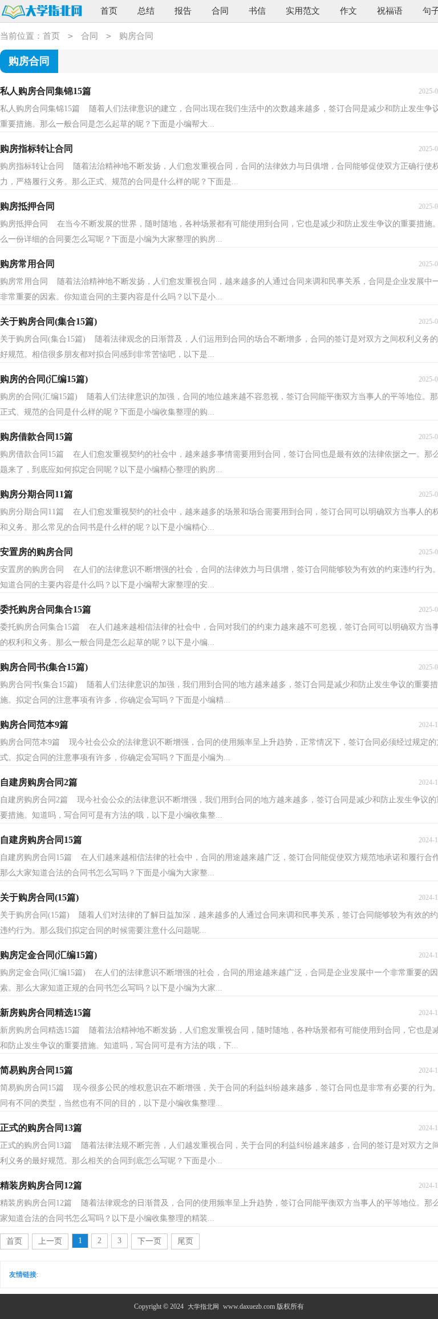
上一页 (50, 1241)
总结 (146, 10)
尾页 (185, 1241)
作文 (348, 10)
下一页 (149, 1241)
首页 (108, 10)
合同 (220, 10)
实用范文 (303, 10)
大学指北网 (203, 1306)
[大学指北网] (41, 11)
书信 (257, 10)
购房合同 (136, 35)
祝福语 (390, 10)
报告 (183, 10)
